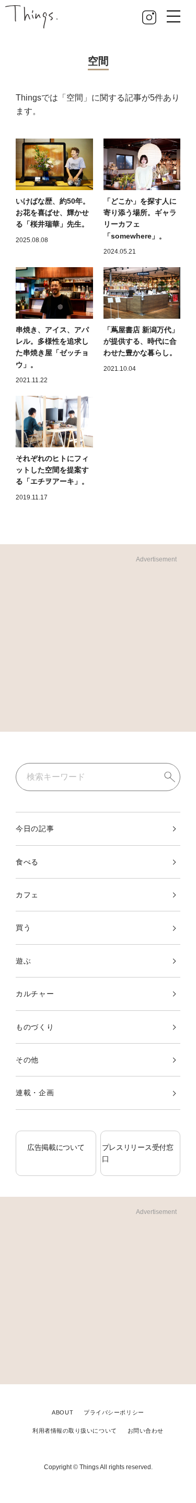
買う (23, 927)
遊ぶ (23, 961)
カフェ (27, 895)
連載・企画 (35, 1092)
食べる (27, 862)
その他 (27, 1060)
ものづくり (35, 1027)
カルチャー (35, 994)
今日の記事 (35, 828)
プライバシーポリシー (114, 1412)
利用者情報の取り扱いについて (74, 1430)
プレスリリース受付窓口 (138, 1153)
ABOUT (62, 1412)
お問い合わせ (146, 1430)
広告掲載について (56, 1147)
